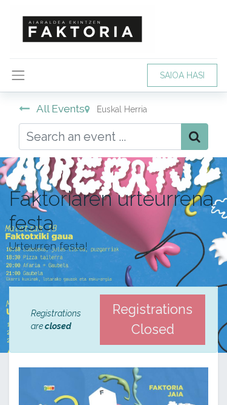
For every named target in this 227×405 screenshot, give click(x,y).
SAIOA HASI (182, 75)
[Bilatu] (194, 136)
